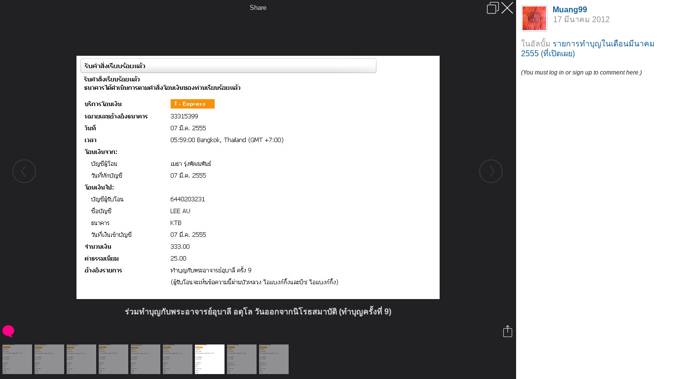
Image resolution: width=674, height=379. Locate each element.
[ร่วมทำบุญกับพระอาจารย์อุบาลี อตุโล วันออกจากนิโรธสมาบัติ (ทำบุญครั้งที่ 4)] (83, 359)
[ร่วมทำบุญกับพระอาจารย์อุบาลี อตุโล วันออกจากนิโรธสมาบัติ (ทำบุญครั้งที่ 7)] (147, 359)
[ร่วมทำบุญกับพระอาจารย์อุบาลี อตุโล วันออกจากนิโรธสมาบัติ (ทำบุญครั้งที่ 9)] (211, 359)
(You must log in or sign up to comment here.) (581, 72)
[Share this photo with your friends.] (508, 331)
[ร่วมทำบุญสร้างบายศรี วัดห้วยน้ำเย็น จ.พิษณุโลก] (243, 359)
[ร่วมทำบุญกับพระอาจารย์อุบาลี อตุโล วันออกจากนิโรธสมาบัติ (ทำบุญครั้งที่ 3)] (18, 359)
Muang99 (570, 9)
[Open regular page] (493, 8)
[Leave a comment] (9, 331)
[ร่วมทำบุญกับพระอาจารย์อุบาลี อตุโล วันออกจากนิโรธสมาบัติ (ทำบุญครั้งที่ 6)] (115, 359)
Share (258, 7)
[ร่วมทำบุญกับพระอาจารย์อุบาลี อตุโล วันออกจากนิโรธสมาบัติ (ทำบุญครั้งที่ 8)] (179, 359)
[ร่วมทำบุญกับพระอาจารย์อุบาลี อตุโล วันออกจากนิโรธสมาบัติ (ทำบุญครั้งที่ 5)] (51, 359)
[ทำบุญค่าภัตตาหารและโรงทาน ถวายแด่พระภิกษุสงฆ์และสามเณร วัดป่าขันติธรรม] (275, 359)
